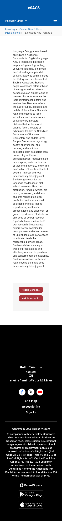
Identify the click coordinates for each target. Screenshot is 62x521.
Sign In (31, 412)
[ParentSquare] (31, 485)
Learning (10, 29)
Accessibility (31, 406)
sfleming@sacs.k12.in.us (35, 380)
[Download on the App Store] (31, 505)
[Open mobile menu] (55, 21)
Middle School (12, 32)
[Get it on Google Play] (31, 494)
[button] (16, 21)
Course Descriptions (30, 29)
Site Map (31, 401)
